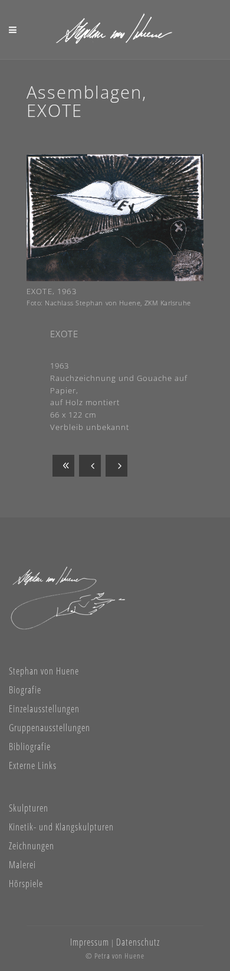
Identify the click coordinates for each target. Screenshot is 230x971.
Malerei (22, 864)
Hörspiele (26, 883)
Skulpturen (28, 807)
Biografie (25, 689)
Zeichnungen (31, 845)
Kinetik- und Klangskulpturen (61, 826)
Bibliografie (30, 746)
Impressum (89, 942)
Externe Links (33, 765)
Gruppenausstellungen (49, 727)
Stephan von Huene (44, 670)
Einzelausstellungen (44, 708)
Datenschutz (138, 942)
